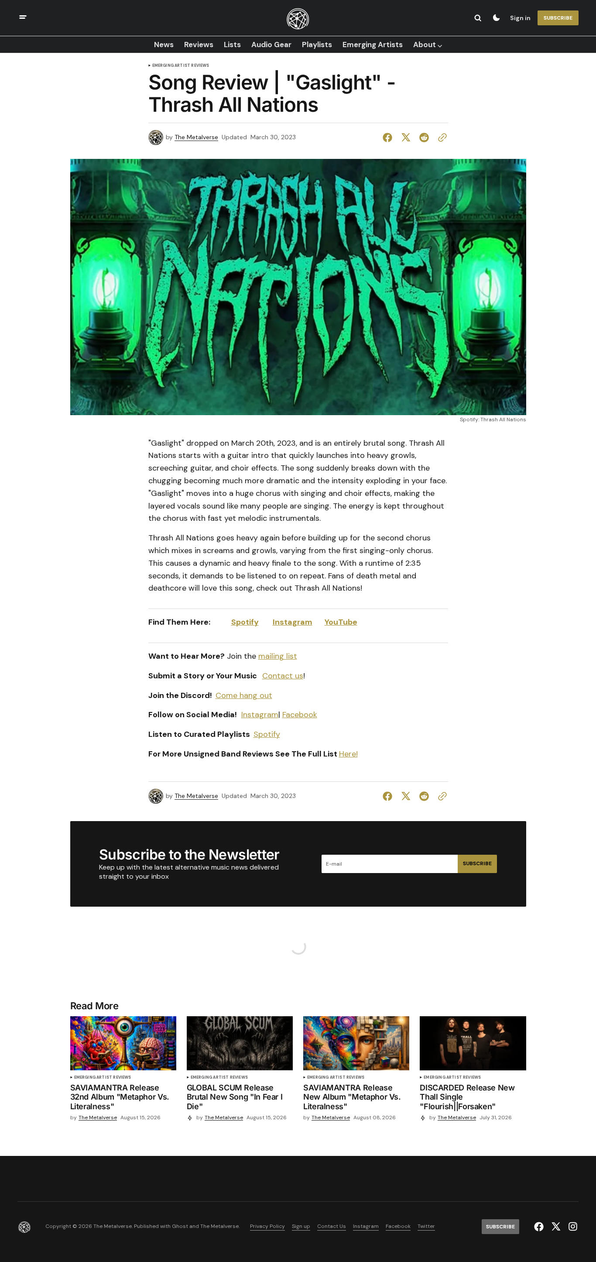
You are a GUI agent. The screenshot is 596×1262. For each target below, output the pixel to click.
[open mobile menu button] (22, 18)
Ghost (180, 1226)
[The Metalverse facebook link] (540, 1226)
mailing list (277, 656)
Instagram (292, 622)
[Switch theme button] (496, 18)
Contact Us (331, 1226)
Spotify (266, 734)
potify (247, 622)
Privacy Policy (267, 1226)
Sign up (301, 1226)
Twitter (426, 1226)
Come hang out (244, 695)
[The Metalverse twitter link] (556, 1226)
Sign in (520, 18)
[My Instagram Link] (572, 1226)
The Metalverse (196, 137)
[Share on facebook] (389, 137)
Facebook (299, 714)
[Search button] (478, 18)
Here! (348, 754)
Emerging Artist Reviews (180, 66)
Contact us (282, 676)
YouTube (341, 622)
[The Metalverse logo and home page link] (298, 18)
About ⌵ (427, 44)
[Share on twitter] (406, 137)
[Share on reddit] (424, 137)
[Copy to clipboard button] (440, 137)
